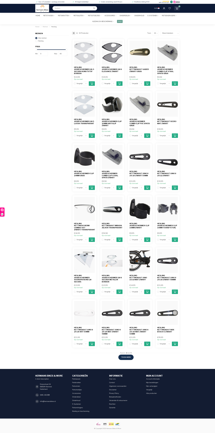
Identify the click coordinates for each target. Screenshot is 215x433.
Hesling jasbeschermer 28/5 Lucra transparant (84, 121)
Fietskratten (63, 16)
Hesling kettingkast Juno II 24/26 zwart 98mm (166, 278)
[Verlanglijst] (170, 8)
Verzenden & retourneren (118, 400)
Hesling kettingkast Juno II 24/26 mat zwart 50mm (138, 331)
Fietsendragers (168, 16)
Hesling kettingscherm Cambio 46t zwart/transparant (84, 227)
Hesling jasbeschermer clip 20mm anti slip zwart (112, 122)
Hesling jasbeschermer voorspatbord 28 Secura (82, 279)
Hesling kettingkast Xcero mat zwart (166, 121)
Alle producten (151, 393)
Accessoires (109, 16)
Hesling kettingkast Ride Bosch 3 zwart (165, 330)
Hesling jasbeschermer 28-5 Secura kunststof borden (84, 70)
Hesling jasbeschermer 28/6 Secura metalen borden (112, 279)
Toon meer (126, 357)
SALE (120, 21)
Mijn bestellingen (152, 382)
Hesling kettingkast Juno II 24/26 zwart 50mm (138, 173)
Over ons (112, 379)
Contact (112, 382)
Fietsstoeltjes (94, 16)
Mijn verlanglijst (151, 386)
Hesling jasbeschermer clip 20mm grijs (84, 173)
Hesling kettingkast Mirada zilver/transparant (112, 226)
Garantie (112, 408)
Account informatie (153, 379)
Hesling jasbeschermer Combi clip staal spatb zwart (110, 174)
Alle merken (42, 38)
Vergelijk (79, 83)
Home (38, 16)
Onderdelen (125, 16)
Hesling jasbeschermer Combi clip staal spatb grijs (165, 70)
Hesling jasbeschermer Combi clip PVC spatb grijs (139, 122)
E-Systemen (152, 16)
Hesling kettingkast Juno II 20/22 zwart (166, 173)
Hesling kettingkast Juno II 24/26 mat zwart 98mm (111, 331)
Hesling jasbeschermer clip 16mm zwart (139, 226)
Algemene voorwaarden (117, 386)
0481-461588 (45, 395)
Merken (45, 27)
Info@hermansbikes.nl (48, 401)
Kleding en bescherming (102, 21)
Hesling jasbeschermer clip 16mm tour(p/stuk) (167, 226)
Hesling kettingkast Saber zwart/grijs (139, 69)
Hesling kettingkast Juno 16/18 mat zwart (138, 278)
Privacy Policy (114, 393)
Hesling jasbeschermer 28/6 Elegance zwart (112, 69)
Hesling (54, 27)
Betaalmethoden (115, 397)
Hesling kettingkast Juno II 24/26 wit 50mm (83, 330)
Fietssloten (78, 16)
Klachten (112, 404)
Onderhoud (139, 16)
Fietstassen (48, 16)
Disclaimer (113, 390)
